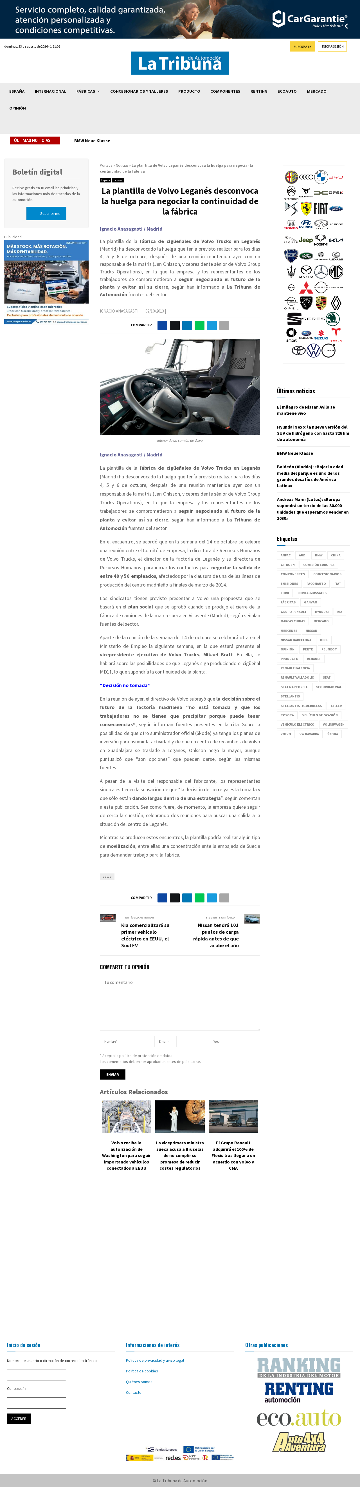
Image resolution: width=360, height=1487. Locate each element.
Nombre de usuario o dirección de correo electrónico (52, 1360)
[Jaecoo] (336, 230)
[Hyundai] (306, 230)
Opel (324, 640)
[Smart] (291, 340)
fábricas (288, 602)
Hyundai (322, 612)
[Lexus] (336, 261)
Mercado (317, 91)
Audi (303, 555)
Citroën (288, 565)
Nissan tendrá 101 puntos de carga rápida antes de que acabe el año (216, 935)
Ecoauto (287, 91)
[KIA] (336, 245)
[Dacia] (321, 198)
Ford (285, 593)
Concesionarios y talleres (139, 91)
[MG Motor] (336, 277)
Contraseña (16, 1388)
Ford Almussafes (312, 593)
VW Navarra (309, 734)
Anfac (286, 555)
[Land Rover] (306, 261)
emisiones (289, 583)
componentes (293, 574)
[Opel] (291, 308)
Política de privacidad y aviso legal (155, 1360)
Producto (189, 91)
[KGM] (321, 245)
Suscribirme (50, 213)
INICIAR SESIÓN (333, 46)
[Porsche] (321, 308)
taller (336, 706)
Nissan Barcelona (296, 640)
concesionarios (327, 574)
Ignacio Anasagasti (119, 311)
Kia (339, 612)
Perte (308, 649)
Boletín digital (37, 172)
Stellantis (290, 696)
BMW (319, 555)
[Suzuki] (321, 340)
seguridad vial (329, 687)
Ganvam (310, 602)
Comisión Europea (318, 565)
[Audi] (306, 182)
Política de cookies (142, 1371)
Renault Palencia (295, 668)
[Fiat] (321, 214)
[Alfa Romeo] (291, 182)
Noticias (122, 165)
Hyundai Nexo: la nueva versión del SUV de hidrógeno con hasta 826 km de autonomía (313, 433)
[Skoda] (333, 324)
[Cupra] (306, 198)
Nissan (311, 630)
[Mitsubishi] (306, 293)
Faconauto (316, 583)
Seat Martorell (294, 687)
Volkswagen (334, 724)
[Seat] (294, 324)
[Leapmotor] (321, 261)
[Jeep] (306, 245)
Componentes (225, 91)
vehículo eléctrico (297, 724)
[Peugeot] (306, 308)
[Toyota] (299, 356)
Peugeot (329, 649)
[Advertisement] (180, 1257)
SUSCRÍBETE (302, 46)
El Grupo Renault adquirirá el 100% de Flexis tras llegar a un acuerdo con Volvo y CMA (233, 1155)
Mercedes (289, 630)
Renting (259, 91)
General (118, 180)
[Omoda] (336, 293)
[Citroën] (291, 198)
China (336, 555)
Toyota (287, 715)
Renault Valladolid (297, 677)
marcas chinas (293, 621)
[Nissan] (321, 293)
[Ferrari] (306, 214)
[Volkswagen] (314, 356)
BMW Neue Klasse (92, 140)
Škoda (332, 734)
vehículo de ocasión (320, 715)
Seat (327, 677)
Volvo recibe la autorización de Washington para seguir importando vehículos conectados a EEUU (126, 1155)
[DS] (291, 214)
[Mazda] (306, 277)
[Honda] (291, 230)
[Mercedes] (321, 277)
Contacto (133, 1392)
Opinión (17, 108)
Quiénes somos (139, 1381)
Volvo (107, 877)
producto (289, 659)
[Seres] (313, 324)
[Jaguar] (291, 245)
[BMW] (321, 182)
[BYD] (336, 182)
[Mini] (291, 293)
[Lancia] (291, 261)
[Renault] (336, 308)
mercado (321, 621)
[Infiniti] (321, 230)
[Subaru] (306, 340)
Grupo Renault (294, 612)
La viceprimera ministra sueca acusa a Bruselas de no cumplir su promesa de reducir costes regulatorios (180, 1155)
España (17, 91)
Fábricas (85, 91)
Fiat (337, 583)
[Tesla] (336, 340)
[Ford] (336, 214)
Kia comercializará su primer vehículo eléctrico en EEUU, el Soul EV (145, 935)
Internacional (50, 91)
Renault (314, 659)
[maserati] (291, 277)
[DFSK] (336, 198)
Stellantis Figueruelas (301, 706)
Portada (106, 165)
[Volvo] (328, 356)
